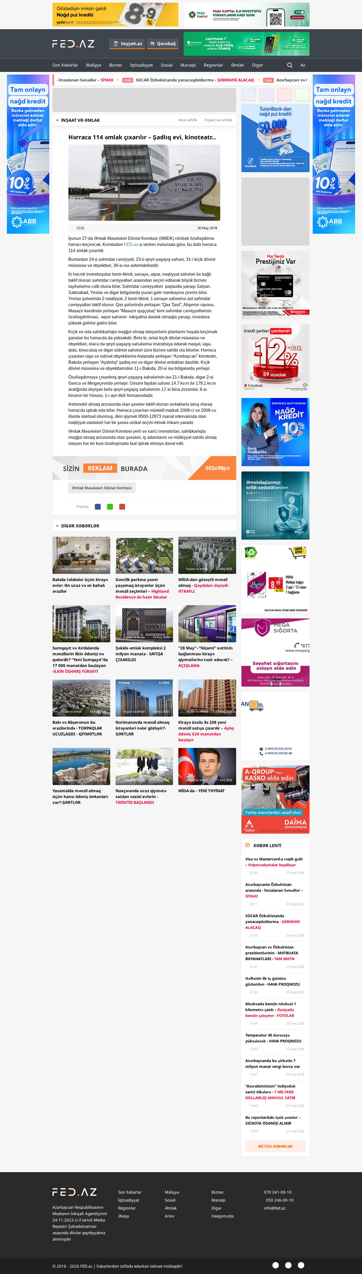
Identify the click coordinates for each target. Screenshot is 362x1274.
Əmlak (237, 65)
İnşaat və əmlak (218, 119)
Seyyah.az (131, 43)
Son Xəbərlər (65, 65)
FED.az (131, 244)
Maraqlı (188, 65)
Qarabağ (166, 43)
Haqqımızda (222, 1216)
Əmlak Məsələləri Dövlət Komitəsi (102, 487)
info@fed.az (274, 1208)
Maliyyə (93, 65)
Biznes (115, 65)
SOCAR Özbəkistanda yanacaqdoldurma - (111, 80)
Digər (257, 65)
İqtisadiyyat (141, 65)
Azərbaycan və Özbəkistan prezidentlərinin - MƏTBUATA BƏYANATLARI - (274, 80)
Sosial (167, 65)
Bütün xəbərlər (275, 1146)
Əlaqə (123, 1216)
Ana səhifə (187, 119)
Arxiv (169, 1216)
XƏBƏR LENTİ (267, 845)
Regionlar (213, 65)
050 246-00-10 (279, 1200)
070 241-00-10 (278, 1192)
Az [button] (303, 65)
